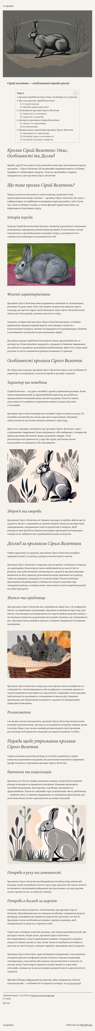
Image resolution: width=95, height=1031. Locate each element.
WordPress (86, 1024)
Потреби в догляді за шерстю (38, 139)
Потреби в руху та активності (38, 136)
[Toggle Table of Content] (74, 93)
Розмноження (30, 126)
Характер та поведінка (35, 113)
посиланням (74, 983)
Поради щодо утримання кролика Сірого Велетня (46, 129)
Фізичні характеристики (36, 107)
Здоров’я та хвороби (33, 117)
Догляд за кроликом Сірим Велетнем (39, 120)
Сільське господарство (43, 995)
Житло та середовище (34, 123)
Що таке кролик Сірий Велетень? (37, 100)
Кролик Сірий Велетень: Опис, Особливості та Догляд (48, 97)
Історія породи (31, 104)
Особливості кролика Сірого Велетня (39, 110)
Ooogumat (8, 5)
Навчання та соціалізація (36, 133)
